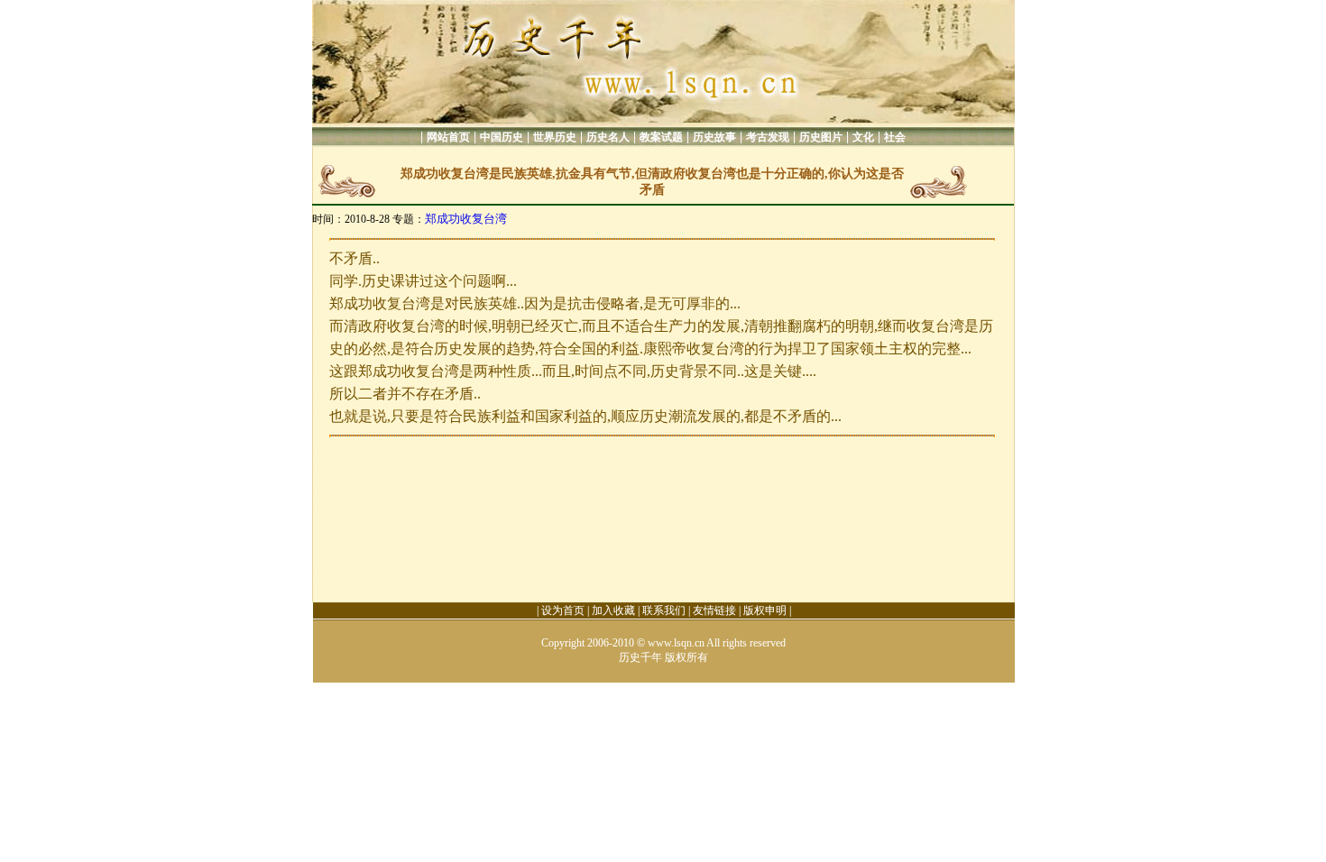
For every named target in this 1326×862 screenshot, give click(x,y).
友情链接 (714, 610)
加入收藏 (613, 610)
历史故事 (714, 137)
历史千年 (640, 657)
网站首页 (448, 137)
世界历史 (554, 137)
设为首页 (563, 610)
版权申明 (765, 610)
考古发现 (767, 137)
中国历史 (501, 137)
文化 (863, 137)
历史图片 (821, 137)
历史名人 (608, 137)
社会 (895, 137)
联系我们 (664, 610)
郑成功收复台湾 (466, 218)
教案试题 (661, 137)
